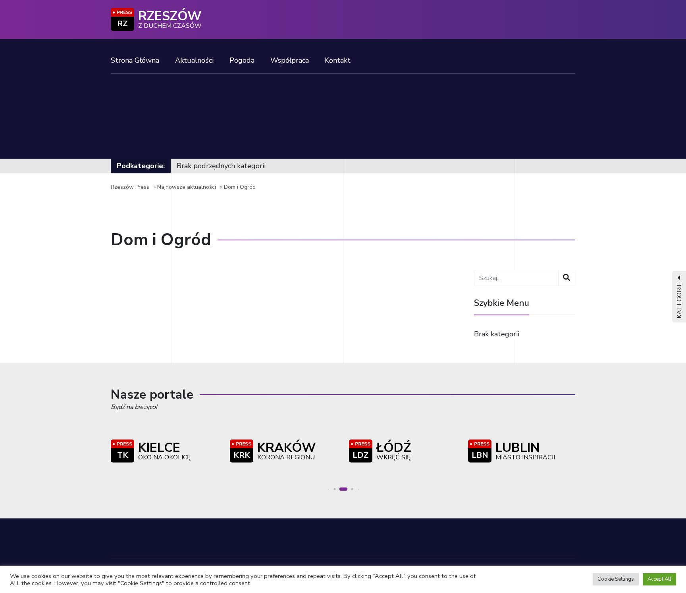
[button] (328, 489)
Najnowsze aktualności (186, 187)
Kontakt (338, 60)
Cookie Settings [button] (615, 579)
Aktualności (194, 60)
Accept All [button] (659, 579)
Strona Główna (135, 60)
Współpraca (289, 60)
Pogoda (241, 60)
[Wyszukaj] (566, 278)
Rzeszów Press (130, 187)
